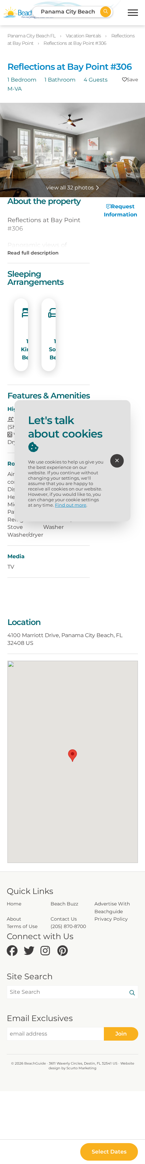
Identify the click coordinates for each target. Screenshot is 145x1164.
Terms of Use (22, 926)
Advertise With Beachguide (112, 907)
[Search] (132, 993)
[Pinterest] (64, 951)
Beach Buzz (64, 904)
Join (121, 1034)
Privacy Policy (111, 919)
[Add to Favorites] (130, 79)
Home (14, 904)
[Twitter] (30, 951)
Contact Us (64, 919)
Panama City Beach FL (32, 35)
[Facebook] (13, 951)
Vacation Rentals (84, 35)
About (14, 919)
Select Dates (109, 1151)
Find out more (70, 505)
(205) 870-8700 (68, 926)
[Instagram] (47, 951)
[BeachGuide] (28, 13)
